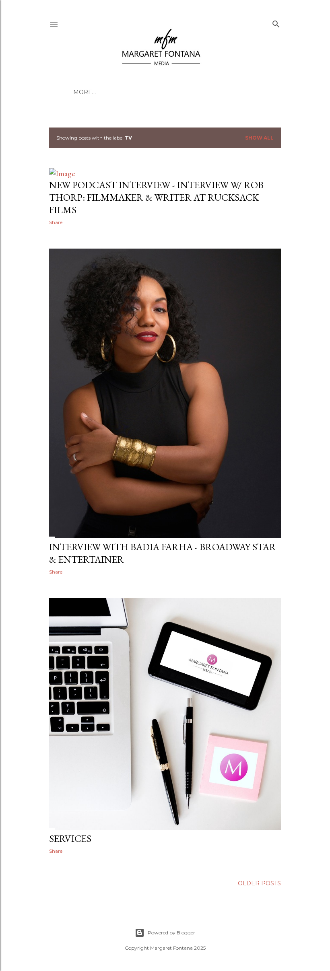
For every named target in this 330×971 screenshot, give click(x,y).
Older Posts (259, 883)
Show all (259, 138)
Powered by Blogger (171, 933)
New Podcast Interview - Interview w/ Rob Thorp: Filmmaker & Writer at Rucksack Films (156, 197)
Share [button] (55, 222)
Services (70, 838)
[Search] (276, 22)
